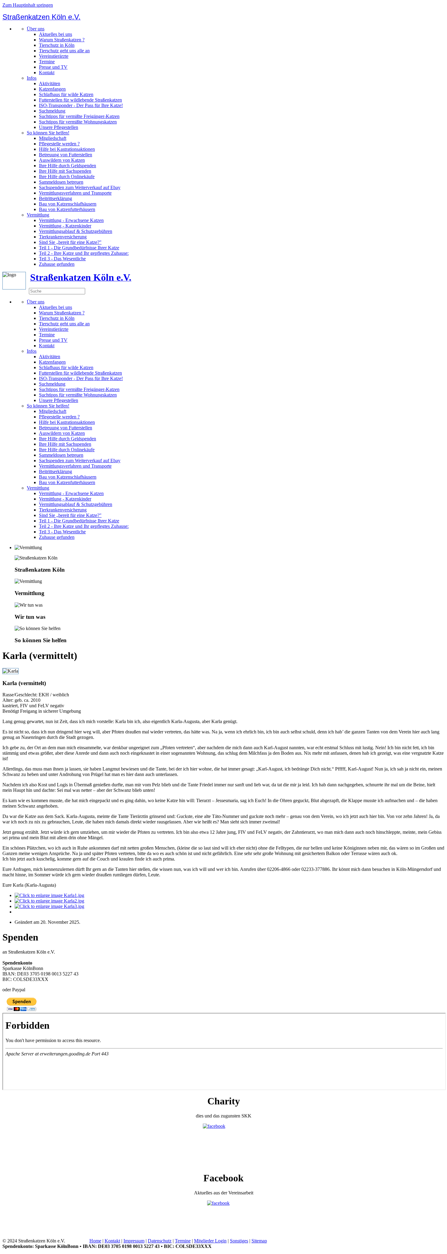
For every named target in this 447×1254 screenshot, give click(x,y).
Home (95, 1240)
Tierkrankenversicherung (63, 236)
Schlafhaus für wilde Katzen (66, 94)
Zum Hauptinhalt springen (27, 5)
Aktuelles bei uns (55, 34)
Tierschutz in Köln (56, 45)
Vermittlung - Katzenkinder (65, 225)
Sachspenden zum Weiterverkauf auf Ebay (79, 187)
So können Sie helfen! (48, 132)
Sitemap (259, 1240)
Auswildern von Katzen (62, 160)
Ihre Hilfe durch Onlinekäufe (67, 176)
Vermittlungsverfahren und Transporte (75, 193)
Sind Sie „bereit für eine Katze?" (70, 242)
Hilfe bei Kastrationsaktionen (67, 149)
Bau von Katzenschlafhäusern (67, 203)
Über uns (35, 28)
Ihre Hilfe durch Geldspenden (67, 165)
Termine (47, 61)
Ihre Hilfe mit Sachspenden (65, 171)
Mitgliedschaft (52, 138)
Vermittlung (38, 214)
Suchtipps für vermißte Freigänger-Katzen (79, 116)
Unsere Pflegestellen (58, 127)
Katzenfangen (52, 89)
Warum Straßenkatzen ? (62, 39)
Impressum (133, 1240)
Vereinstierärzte (53, 56)
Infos (31, 78)
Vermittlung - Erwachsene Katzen (71, 220)
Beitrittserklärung (55, 198)
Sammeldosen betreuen (61, 182)
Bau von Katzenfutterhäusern (67, 209)
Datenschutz (160, 1240)
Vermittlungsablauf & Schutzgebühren (75, 231)
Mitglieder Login (210, 1240)
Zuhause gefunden (56, 264)
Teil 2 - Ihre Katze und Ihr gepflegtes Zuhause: (84, 253)
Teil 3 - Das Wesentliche (62, 258)
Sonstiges (239, 1240)
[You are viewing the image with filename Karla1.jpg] (49, 895)
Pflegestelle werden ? (59, 143)
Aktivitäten (49, 83)
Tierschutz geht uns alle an (64, 50)
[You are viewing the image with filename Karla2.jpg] (49, 900)
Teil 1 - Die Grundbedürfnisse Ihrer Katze (79, 247)
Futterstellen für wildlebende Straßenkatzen (80, 99)
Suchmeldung (52, 110)
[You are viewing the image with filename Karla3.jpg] (49, 906)
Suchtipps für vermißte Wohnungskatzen (78, 121)
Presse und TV (53, 67)
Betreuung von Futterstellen (65, 154)
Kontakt (46, 72)
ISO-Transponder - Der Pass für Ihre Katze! (81, 105)
